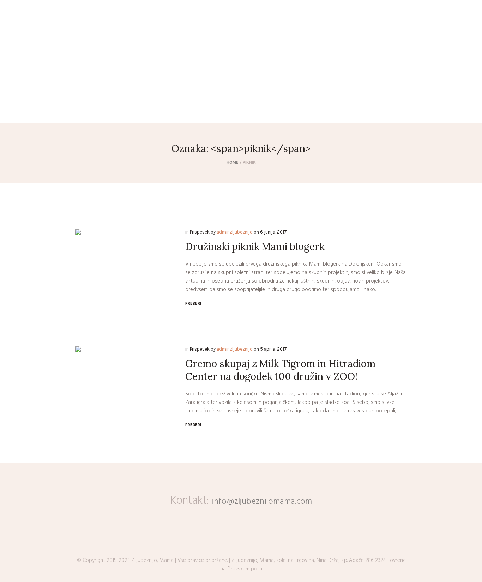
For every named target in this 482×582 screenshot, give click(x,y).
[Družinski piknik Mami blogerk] (125, 279)
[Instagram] (20, 113)
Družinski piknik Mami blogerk (255, 246)
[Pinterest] (31, 113)
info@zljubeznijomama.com (262, 501)
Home (233, 162)
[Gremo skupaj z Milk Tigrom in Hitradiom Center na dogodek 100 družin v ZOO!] (125, 396)
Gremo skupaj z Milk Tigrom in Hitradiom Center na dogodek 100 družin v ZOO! (280, 370)
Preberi (193, 303)
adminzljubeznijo (235, 232)
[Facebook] (10, 113)
